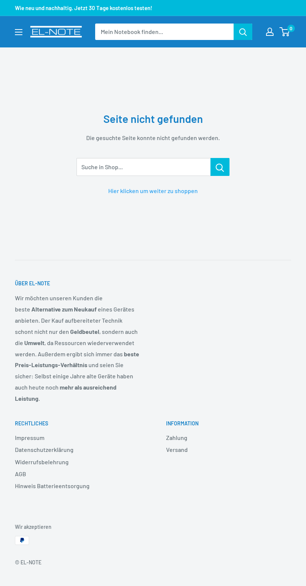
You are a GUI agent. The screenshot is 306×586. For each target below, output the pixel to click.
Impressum (29, 437)
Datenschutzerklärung (44, 449)
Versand (177, 449)
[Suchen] (243, 32)
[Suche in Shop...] (220, 167)
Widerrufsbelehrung (42, 461)
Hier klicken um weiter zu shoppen (153, 190)
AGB (20, 473)
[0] (285, 31)
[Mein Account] (270, 32)
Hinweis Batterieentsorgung (52, 485)
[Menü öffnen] (18, 32)
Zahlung (176, 437)
